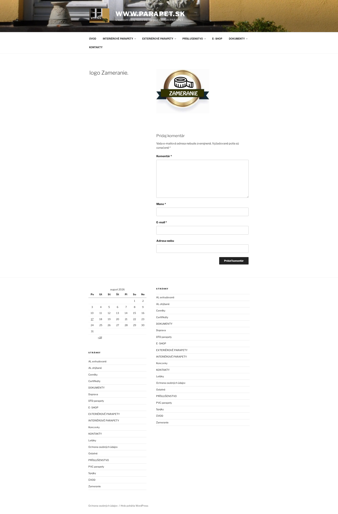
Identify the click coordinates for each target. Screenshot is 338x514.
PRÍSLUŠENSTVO (192, 38)
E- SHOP (217, 38)
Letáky (92, 440)
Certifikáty (94, 381)
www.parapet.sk (150, 14)
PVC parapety (96, 466)
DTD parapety (96, 400)
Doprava (93, 394)
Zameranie (94, 486)
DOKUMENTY (237, 38)
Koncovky (94, 427)
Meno (161, 204)
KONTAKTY (95, 47)
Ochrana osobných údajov (103, 446)
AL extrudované (97, 361)
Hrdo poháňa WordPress (134, 505)
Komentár (164, 156)
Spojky (92, 473)
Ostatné (93, 453)
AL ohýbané (95, 367)
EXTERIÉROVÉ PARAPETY (157, 38)
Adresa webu (165, 240)
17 (92, 319)
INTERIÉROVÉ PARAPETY (118, 38)
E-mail (161, 222)
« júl (100, 337)
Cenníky (93, 374)
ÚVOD (92, 38)
